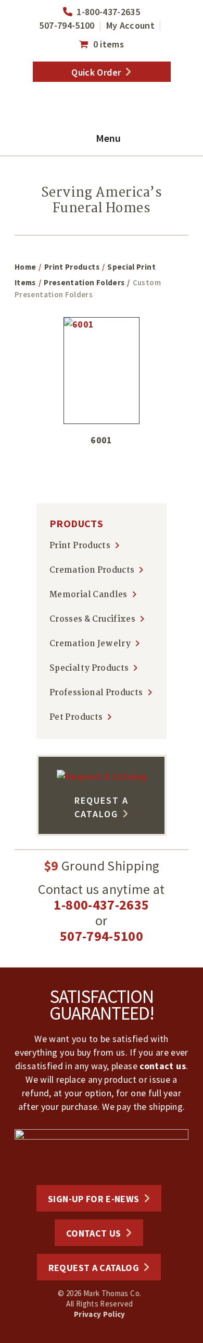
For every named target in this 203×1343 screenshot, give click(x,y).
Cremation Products (91, 570)
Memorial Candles (88, 594)
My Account (130, 25)
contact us (162, 1066)
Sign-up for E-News (93, 1199)
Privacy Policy (99, 1314)
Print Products (71, 267)
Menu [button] (108, 137)
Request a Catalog (93, 1268)
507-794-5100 (66, 25)
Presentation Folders (84, 282)
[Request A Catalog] (101, 776)
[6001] (101, 370)
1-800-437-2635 (108, 12)
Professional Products (96, 692)
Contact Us (93, 1233)
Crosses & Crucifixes (92, 619)
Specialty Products (89, 668)
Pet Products (76, 717)
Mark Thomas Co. (101, 108)
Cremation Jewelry (90, 643)
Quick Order (96, 72)
